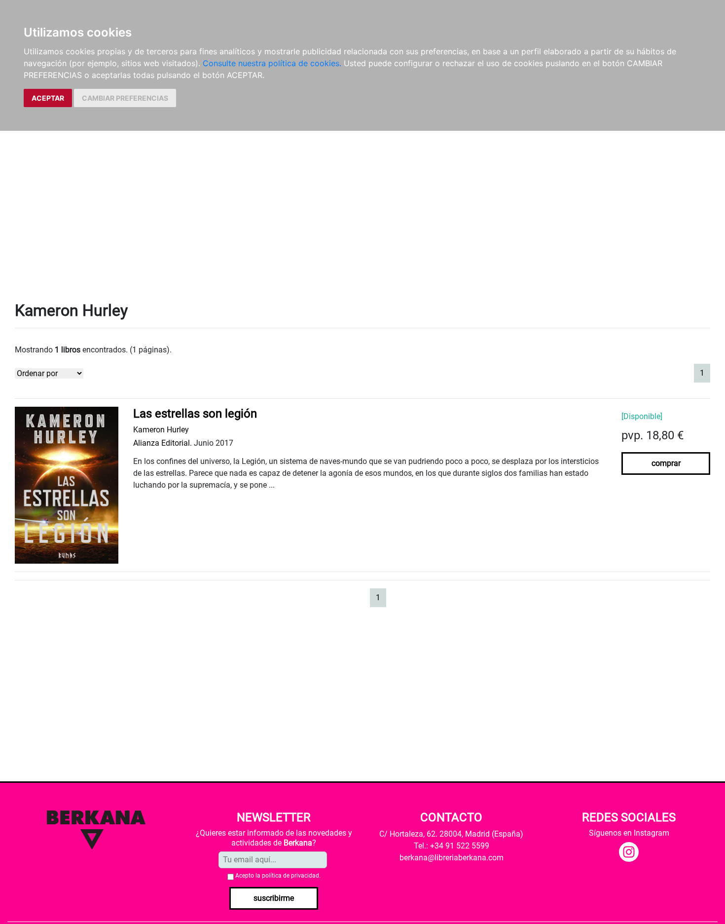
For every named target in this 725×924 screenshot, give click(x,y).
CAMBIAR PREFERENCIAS (125, 98)
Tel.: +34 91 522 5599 (451, 845)
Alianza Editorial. (162, 443)
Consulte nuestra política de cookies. (272, 63)
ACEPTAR (48, 98)
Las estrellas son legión (195, 414)
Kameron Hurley (161, 429)
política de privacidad (290, 875)
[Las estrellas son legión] (66, 484)
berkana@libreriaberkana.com (451, 857)
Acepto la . (278, 875)
